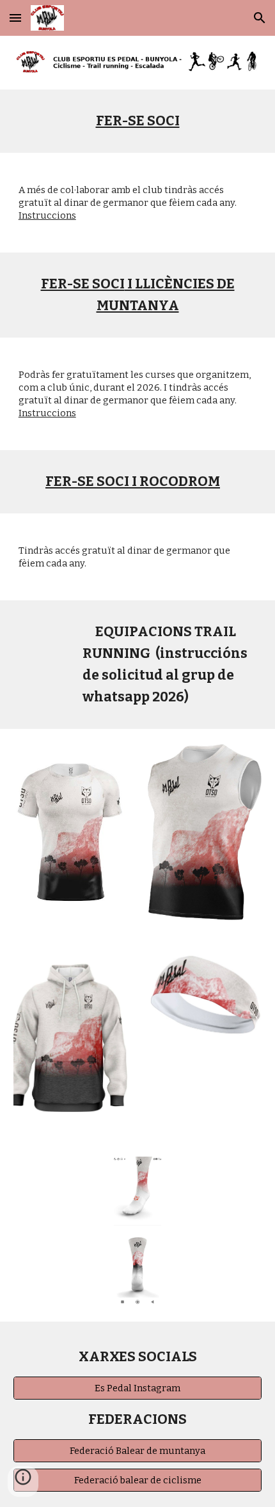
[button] (15, 17)
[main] (137, 121)
